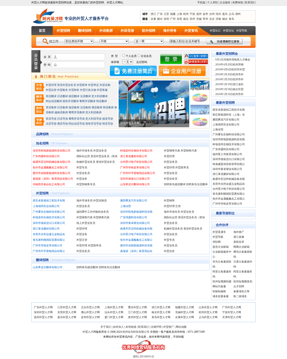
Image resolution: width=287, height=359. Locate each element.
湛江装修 (238, 237)
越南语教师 (61, 112)
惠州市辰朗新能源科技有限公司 (51, 173)
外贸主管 (81, 239)
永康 (153, 18)
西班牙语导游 (93, 123)
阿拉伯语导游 (77, 123)
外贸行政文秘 (88, 89)
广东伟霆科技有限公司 (46, 156)
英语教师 (51, 107)
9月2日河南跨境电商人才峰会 (232, 59)
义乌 (231, 14)
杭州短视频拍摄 (222, 281)
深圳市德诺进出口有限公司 (49, 223)
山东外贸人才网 (208, 307)
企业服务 (225, 2)
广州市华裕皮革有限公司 (135, 167)
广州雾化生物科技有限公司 (49, 211)
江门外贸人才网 (137, 312)
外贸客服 (102, 89)
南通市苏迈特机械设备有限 (136, 228)
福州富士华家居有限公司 (227, 154)
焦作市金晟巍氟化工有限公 (136, 239)
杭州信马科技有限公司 (135, 331)
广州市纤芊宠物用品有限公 (49, 251)
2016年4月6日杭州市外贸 (230, 69)
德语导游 (107, 118)
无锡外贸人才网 (184, 312)
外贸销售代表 (172, 150)
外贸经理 (51, 85)
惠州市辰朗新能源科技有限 (136, 245)
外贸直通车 (219, 232)
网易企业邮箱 (241, 246)
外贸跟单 (82, 85)
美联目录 (238, 241)
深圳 (166, 18)
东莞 (179, 18)
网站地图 (181, 326)
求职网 (217, 241)
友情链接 (131, 326)
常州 (205, 18)
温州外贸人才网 (43, 317)
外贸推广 (168, 326)
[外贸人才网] (47, 16)
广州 (173, 18)
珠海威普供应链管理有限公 (229, 164)
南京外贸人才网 (161, 312)
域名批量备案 (221, 296)
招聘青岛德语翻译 (174, 184)
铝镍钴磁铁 (219, 291)
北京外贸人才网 (90, 307)
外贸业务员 (100, 150)
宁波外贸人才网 (231, 312)
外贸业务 (81, 178)
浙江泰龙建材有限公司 (133, 156)
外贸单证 (93, 85)
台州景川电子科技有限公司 (136, 161)
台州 (212, 14)
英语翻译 (51, 96)
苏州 (192, 18)
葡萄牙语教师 (77, 112)
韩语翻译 (101, 101)
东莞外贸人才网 (66, 312)
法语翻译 (85, 96)
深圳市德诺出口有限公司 (135, 178)
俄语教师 (96, 107)
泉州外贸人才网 (137, 317)
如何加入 (118, 326)
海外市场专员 (84, 150)
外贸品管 (51, 89)
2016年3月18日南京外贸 (229, 89)
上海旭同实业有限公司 (46, 206)
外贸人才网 (89, 331)
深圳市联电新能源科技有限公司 (51, 150)
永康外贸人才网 (184, 317)
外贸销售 (169, 200)
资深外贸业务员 (105, 161)
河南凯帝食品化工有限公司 (49, 184)
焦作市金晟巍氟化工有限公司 (50, 167)
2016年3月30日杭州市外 (229, 74)
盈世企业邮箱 (221, 246)
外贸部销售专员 (85, 184)
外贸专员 (81, 167)
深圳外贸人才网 (43, 312)
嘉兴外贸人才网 (66, 317)
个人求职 (212, 2)
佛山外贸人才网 (90, 312)
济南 (218, 18)
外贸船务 (62, 89)
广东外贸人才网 (43, 307)
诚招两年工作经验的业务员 (92, 211)
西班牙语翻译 (71, 101)
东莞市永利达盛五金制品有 (49, 234)
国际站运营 (83, 156)
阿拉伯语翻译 (54, 101)
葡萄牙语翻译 (87, 101)
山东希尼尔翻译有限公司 (135, 184)
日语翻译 (62, 96)
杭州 (186, 14)
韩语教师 (108, 107)
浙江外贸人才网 (161, 307)
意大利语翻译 (99, 96)
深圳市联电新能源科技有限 (136, 211)
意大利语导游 (93, 118)
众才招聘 (238, 286)
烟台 (225, 18)
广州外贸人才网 (231, 307)
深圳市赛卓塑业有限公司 (135, 223)
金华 (205, 14)
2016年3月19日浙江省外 (229, 84)
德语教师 (74, 107)
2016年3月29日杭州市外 (229, 79)
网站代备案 (219, 286)
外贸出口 (215, 30)
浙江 (153, 14)
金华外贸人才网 (90, 317)
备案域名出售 (241, 291)
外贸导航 (241, 30)
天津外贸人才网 (231, 317)
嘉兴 (225, 14)
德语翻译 (74, 96)
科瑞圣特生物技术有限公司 (136, 150)
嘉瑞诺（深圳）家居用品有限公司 (53, 178)
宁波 (192, 14)
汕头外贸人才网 (113, 312)
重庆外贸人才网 (137, 307)
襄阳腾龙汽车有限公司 (133, 200)
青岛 (231, 18)
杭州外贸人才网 (208, 312)
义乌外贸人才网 (208, 317)
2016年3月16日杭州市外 (229, 94)
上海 (179, 14)
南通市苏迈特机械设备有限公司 (51, 161)
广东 (160, 14)
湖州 (238, 14)
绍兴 (218, 14)
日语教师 (62, 107)
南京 (186, 18)
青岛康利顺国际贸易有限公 (49, 239)
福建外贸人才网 (184, 307)
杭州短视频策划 (242, 281)
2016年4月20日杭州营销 (229, 64)
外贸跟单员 (182, 167)
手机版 (201, 2)
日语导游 (62, 118)
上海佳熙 (125, 206)
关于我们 (105, 326)
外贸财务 (74, 89)
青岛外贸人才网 (161, 317)
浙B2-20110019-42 (143, 356)
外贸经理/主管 (172, 206)
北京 (212, 18)
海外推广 (238, 232)
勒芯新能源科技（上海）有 (229, 114)
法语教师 (85, 107)
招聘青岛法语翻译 (197, 184)
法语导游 (51, 123)
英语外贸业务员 (66, 85)
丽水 (160, 18)
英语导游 (51, 118)
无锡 (199, 18)
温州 (199, 14)
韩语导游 (107, 123)
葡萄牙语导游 (77, 118)
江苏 (166, 14)
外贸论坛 (228, 30)
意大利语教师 (93, 112)
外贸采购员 (100, 200)
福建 (173, 14)
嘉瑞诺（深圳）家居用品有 (136, 251)
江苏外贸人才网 (66, 307)
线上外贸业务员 (85, 223)
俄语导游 (62, 123)
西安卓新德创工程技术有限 (49, 200)
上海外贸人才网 (113, 307)
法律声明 (156, 326)
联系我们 (250, 2)
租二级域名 (240, 296)
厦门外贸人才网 (113, 317)
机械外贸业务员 (85, 161)
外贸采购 (105, 85)
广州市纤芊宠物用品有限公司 (137, 173)
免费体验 (237, 2)
